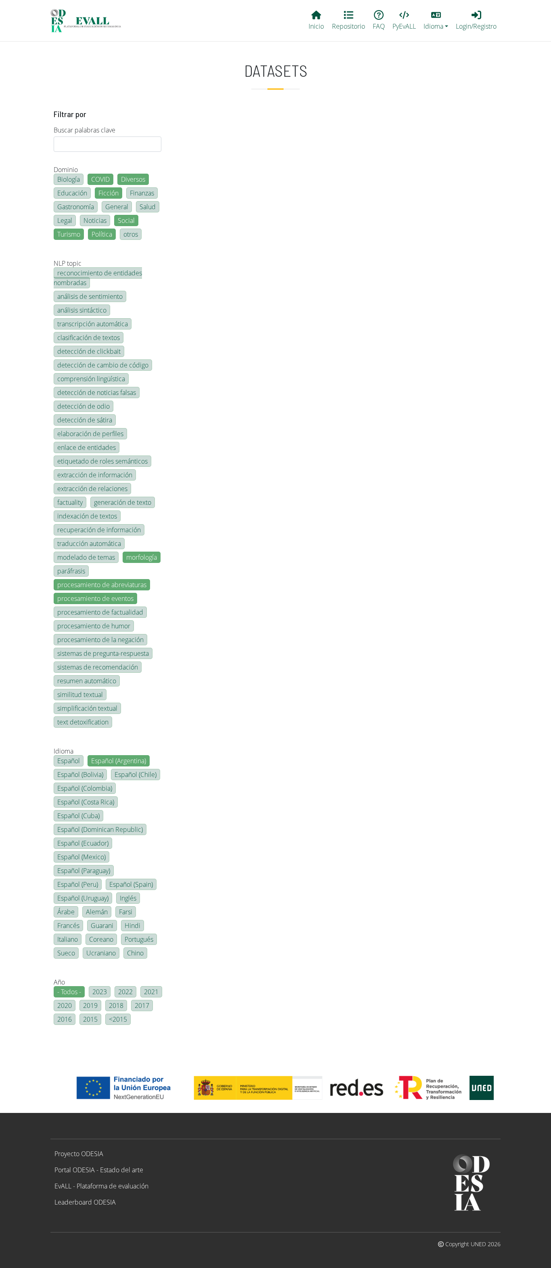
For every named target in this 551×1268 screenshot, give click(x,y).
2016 (64, 1019)
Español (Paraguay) (83, 870)
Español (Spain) (131, 884)
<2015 (118, 1019)
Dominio (66, 169)
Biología (68, 179)
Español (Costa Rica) (85, 802)
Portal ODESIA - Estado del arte (98, 1169)
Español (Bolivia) (80, 774)
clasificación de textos (88, 337)
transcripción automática (92, 323)
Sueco (66, 953)
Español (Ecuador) (83, 843)
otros (130, 234)
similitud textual (80, 694)
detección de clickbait (89, 351)
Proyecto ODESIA (78, 1153)
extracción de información (94, 474)
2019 (90, 1005)
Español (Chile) (136, 774)
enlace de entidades (86, 447)
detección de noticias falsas (96, 392)
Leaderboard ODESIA (85, 1202)
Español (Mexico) (81, 856)
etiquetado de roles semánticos (102, 461)
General (116, 206)
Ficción (108, 193)
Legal (64, 220)
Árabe (66, 911)
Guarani (102, 925)
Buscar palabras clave (84, 130)
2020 (64, 1005)
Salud (148, 206)
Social (126, 220)
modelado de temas (86, 557)
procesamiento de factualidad (100, 612)
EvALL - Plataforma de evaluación (101, 1186)
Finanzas (142, 193)
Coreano (101, 939)
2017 (142, 1005)
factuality (70, 502)
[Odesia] (89, 20)
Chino (135, 953)
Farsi (125, 911)
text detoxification (83, 722)
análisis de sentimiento (90, 296)
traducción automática (89, 543)
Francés (68, 925)
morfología (141, 557)
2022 (125, 991)
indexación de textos (87, 516)
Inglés (128, 898)
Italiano (67, 939)
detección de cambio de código (102, 365)
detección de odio (83, 406)
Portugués (139, 939)
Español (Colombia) (84, 788)
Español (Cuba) (78, 815)
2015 (90, 1019)
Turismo (68, 234)
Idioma (63, 751)
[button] (436, 20)
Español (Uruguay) (83, 898)
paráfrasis (71, 571)
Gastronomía (75, 206)
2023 (99, 991)
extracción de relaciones (92, 488)
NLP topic (67, 263)
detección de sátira (84, 420)
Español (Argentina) (118, 760)
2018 (116, 1005)
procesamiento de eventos (95, 598)
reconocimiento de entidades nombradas (98, 278)
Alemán (97, 911)
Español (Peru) (77, 884)
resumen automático (86, 680)
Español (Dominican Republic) (100, 829)
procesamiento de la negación (100, 639)
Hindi (132, 925)
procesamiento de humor (93, 625)
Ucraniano (101, 953)
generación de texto (122, 502)
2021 (151, 991)
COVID (100, 179)
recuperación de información (99, 529)
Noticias (94, 220)
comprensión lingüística (91, 378)
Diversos (133, 179)
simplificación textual (87, 708)
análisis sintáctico (81, 310)
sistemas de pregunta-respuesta (103, 653)
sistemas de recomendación (97, 667)
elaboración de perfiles (90, 433)
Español (68, 760)
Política (102, 234)
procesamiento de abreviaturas (101, 584)
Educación (72, 193)
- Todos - (69, 991)
